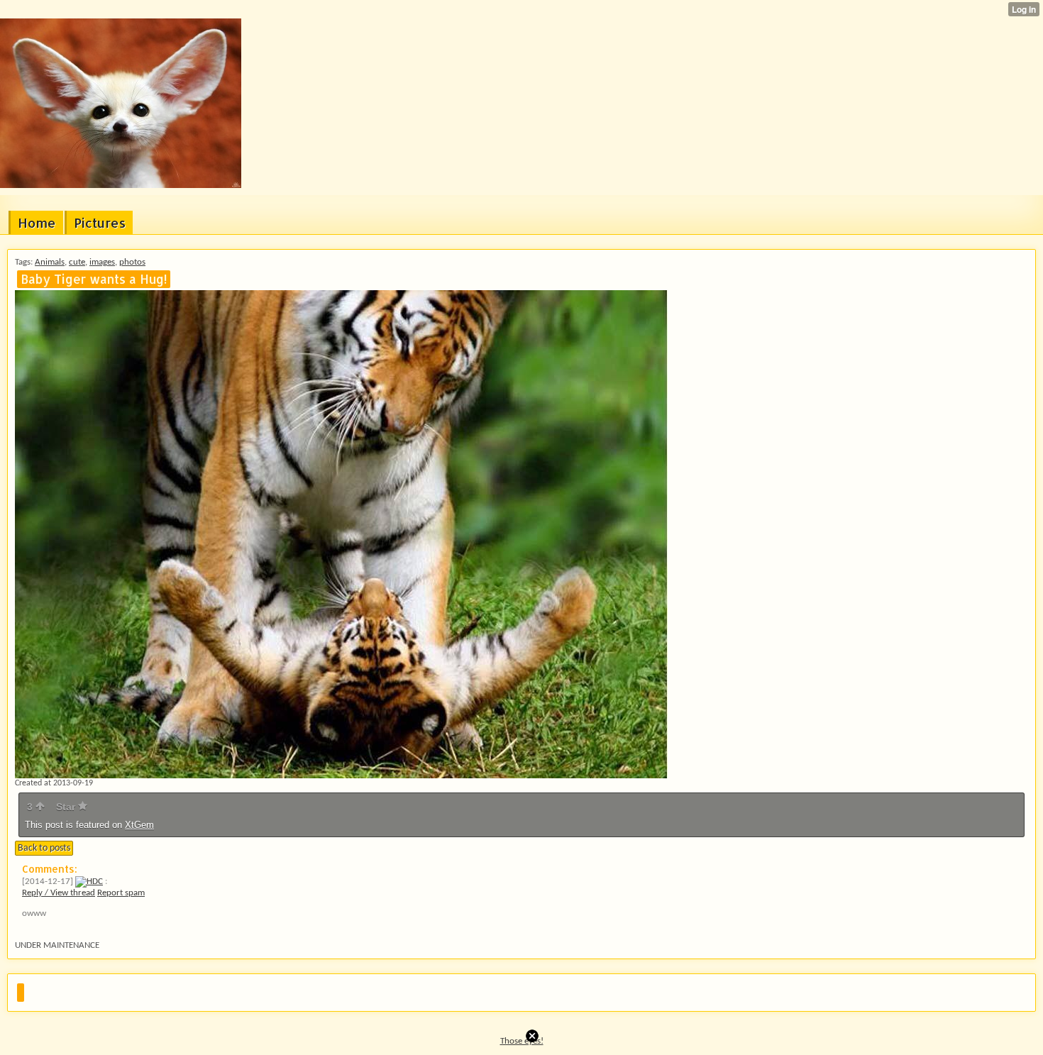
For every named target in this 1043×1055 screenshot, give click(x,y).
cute (77, 262)
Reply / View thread (58, 892)
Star (67, 806)
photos (132, 262)
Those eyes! (521, 1041)
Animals (50, 262)
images (102, 262)
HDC (95, 881)
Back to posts (44, 848)
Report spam (121, 892)
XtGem (139, 824)
